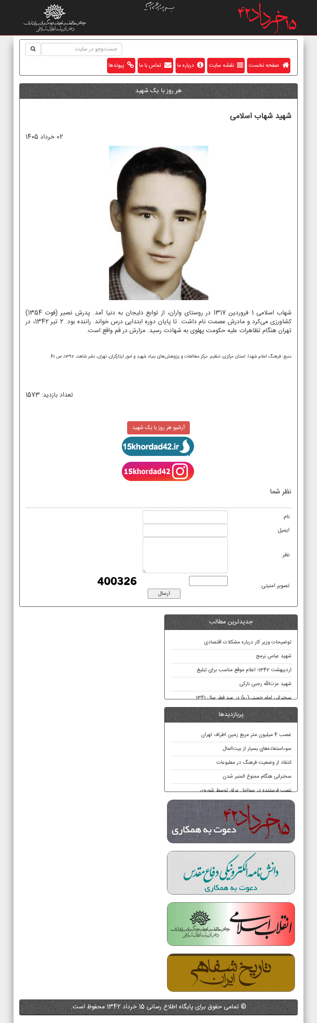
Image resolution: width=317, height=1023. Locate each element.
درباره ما (187, 65)
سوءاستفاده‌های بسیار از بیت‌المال (257, 748)
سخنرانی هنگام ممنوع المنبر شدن (257, 776)
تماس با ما (151, 65)
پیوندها (118, 65)
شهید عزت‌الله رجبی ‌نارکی (265, 684)
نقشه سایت (223, 65)
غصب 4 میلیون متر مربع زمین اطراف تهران (246, 735)
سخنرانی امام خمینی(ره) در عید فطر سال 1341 (243, 698)
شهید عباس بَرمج (273, 656)
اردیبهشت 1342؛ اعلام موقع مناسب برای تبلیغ (244, 670)
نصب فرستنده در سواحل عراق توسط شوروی (245, 790)
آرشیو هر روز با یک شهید (158, 427)
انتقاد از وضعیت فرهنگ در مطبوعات (253, 762)
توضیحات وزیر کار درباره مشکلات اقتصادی (247, 642)
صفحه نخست (265, 65)
